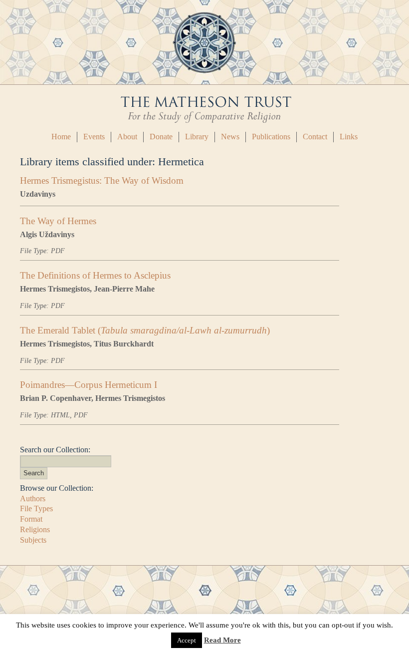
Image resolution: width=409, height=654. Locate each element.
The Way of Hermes (58, 221)
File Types (36, 508)
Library (196, 136)
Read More (222, 640)
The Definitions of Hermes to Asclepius (95, 275)
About (127, 136)
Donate (161, 136)
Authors (32, 498)
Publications (271, 136)
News (230, 136)
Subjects (33, 540)
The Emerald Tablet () (145, 330)
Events (94, 136)
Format (31, 519)
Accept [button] (186, 640)
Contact (315, 136)
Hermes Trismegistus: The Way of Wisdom (102, 180)
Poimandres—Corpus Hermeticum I (88, 384)
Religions (35, 529)
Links (349, 136)
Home (61, 136)
